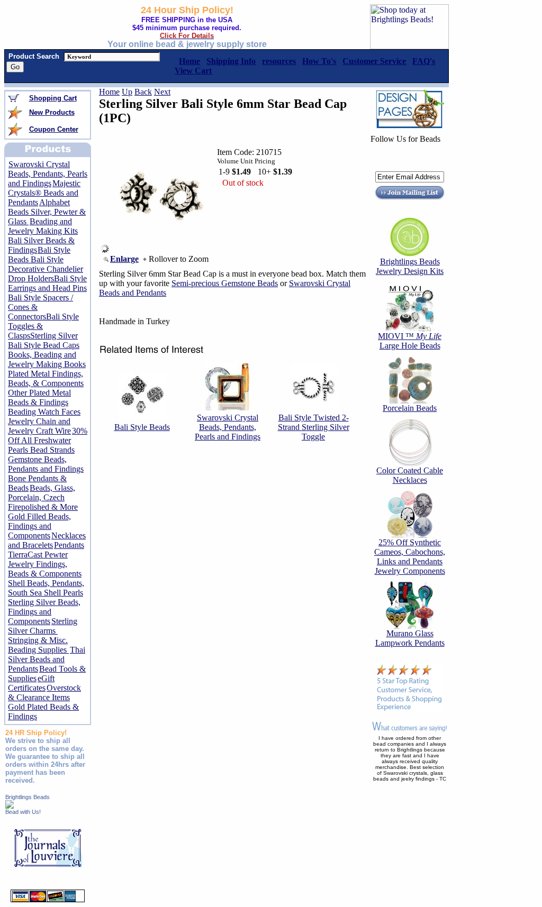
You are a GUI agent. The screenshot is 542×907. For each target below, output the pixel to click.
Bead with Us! (23, 812)
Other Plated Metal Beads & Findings (39, 397)
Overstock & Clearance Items (44, 692)
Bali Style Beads (142, 427)
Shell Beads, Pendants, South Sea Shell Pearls (46, 588)
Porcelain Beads (410, 408)
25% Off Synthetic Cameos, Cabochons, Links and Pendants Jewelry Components (409, 556)
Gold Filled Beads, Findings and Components (39, 526)
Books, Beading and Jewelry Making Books (47, 359)
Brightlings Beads (27, 797)
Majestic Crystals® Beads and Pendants (44, 193)
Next (162, 91)
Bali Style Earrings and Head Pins (47, 283)
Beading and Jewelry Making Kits (43, 226)
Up (127, 91)
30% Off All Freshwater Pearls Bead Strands (47, 440)
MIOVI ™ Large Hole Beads (409, 341)
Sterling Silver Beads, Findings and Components (44, 612)
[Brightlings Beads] (9, 805)
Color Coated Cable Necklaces (409, 475)
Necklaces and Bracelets (47, 540)
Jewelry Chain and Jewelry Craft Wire (39, 426)
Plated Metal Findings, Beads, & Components (46, 378)
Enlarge (124, 258)
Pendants (69, 544)
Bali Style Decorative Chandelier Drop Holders (45, 269)
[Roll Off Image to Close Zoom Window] (162, 249)
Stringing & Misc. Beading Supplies (38, 645)
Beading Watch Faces (44, 411)
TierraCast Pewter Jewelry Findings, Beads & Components (45, 564)
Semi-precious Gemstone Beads (224, 283)
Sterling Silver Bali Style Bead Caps (43, 340)
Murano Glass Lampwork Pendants (410, 638)
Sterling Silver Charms (42, 626)
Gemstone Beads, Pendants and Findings (46, 464)
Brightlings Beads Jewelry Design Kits (410, 266)
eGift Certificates (31, 683)
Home (109, 91)
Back (143, 91)
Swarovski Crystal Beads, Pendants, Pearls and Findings (47, 174)
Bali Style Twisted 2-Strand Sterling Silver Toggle (313, 427)
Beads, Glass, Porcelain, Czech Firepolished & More (43, 497)
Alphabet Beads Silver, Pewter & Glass (47, 212)
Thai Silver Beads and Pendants (46, 659)
